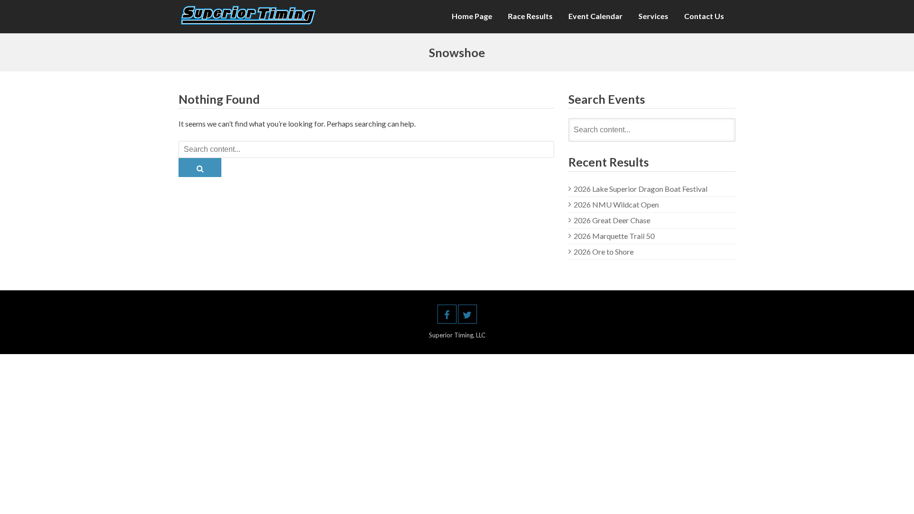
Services (653, 15)
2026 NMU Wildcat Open (616, 204)
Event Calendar (595, 15)
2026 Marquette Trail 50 (614, 235)
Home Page (472, 15)
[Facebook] (447, 314)
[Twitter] (467, 314)
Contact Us (704, 15)
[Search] (200, 167)
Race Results (530, 15)
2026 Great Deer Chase (612, 220)
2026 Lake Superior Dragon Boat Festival (640, 188)
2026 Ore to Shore (604, 251)
